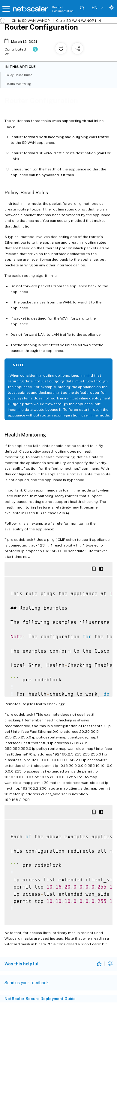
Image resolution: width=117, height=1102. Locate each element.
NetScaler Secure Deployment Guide (40, 998)
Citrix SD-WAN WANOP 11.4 (78, 21)
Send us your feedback (26, 982)
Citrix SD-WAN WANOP (31, 21)
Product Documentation (63, 9)
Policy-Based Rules (18, 75)
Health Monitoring (18, 84)
